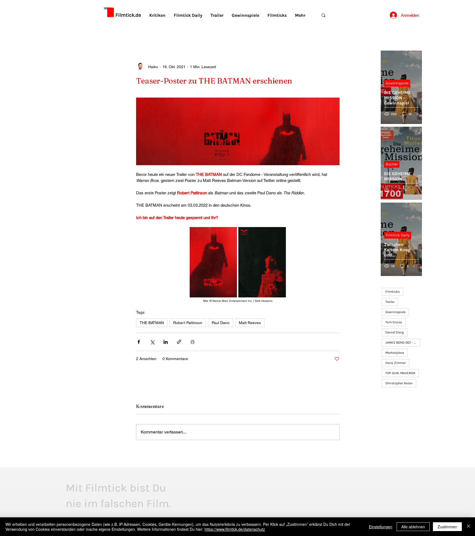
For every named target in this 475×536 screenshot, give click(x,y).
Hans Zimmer (395, 363)
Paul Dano (221, 323)
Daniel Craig (394, 332)
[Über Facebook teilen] (138, 341)
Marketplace (394, 353)
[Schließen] (468, 527)
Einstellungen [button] (380, 526)
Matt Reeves (250, 323)
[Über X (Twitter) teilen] (152, 341)
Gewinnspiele (397, 83)
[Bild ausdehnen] (213, 262)
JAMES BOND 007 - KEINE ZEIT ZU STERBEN (402, 342)
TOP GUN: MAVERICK (400, 373)
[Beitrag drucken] (192, 341)
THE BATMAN (152, 323)
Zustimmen (447, 526)
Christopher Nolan (399, 383)
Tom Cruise (393, 322)
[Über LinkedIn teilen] (165, 341)
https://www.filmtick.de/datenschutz (235, 529)
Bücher (392, 164)
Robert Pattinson (187, 323)
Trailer (389, 302)
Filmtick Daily (398, 235)
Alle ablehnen (413, 526)
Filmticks (392, 292)
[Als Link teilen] (179, 341)
